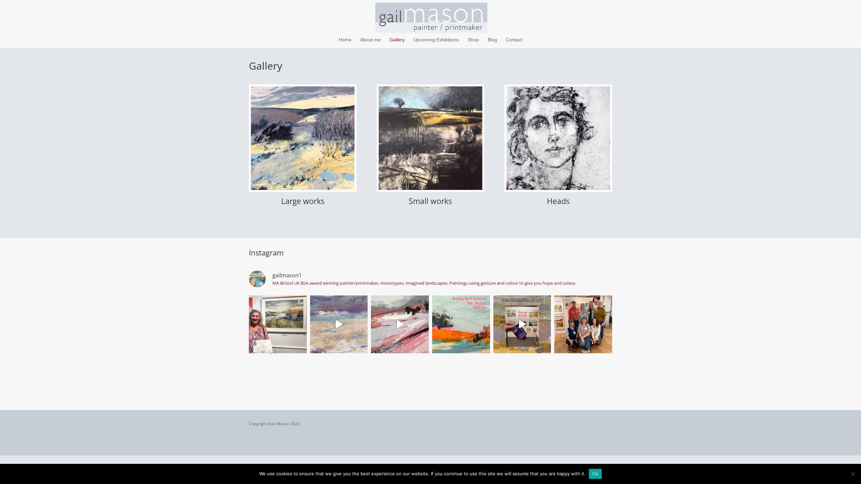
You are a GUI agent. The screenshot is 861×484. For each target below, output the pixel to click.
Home (345, 39)
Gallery (397, 39)
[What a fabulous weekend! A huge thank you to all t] (583, 324)
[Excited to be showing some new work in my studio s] (461, 324)
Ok (595, 473)
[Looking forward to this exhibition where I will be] (400, 324)
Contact (514, 39)
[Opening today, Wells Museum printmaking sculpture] (339, 324)
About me (370, 39)
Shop (473, 39)
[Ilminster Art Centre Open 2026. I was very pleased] (278, 324)
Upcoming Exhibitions (436, 39)
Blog (492, 39)
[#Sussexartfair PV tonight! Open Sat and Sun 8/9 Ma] (522, 324)
